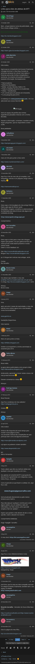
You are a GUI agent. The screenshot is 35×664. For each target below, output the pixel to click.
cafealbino (10, 133)
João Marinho (11, 55)
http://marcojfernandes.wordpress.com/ (14, 440)
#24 (33, 140)
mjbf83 (8, 417)
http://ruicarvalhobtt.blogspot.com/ (17, 253)
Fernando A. (10, 619)
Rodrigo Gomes (11, 388)
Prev (11, 639)
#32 (33, 360)
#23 (33, 62)
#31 (33, 335)
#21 (33, 23)
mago (8, 292)
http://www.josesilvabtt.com (11, 590)
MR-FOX (9, 166)
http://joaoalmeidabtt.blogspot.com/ (11, 633)
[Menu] (2, 2)
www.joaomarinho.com (19, 99)
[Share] (30, 23)
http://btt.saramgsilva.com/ (20, 537)
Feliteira (9, 191)
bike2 (8, 329)
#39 (33, 602)
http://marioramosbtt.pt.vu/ (10, 186)
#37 (33, 551)
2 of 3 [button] (17, 639)
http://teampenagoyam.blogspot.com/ (13, 143)
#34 (33, 423)
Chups (8, 544)
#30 (33, 299)
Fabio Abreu (10, 353)
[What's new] (29, 2)
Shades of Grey (7, 656)
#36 (33, 534)
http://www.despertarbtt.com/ (10, 448)
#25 (33, 154)
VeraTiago (10, 16)
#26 (33, 173)
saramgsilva (10, 527)
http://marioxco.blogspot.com (10, 568)
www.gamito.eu (6, 316)
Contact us (4, 659)
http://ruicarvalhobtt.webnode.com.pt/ (16, 251)
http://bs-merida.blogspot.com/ (11, 36)
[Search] (33, 2)
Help (10, 659)
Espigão (9, 459)
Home (14, 659)
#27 (33, 198)
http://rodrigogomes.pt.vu (9, 404)
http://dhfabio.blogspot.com (10, 343)
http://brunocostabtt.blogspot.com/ (18, 282)
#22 (33, 47)
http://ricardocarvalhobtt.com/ (11, 613)
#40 (33, 626)
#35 (33, 466)
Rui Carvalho (10, 225)
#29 (33, 274)
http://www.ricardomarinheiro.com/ (12, 162)
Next (23, 639)
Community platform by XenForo (16, 662)
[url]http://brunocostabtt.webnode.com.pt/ (15, 280)
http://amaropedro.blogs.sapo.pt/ (13, 217)
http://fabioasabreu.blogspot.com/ (12, 369)
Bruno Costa (10, 268)
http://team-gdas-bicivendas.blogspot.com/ (15, 50)
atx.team (9, 148)
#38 (33, 581)
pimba (8, 40)
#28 (33, 232)
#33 (33, 395)
